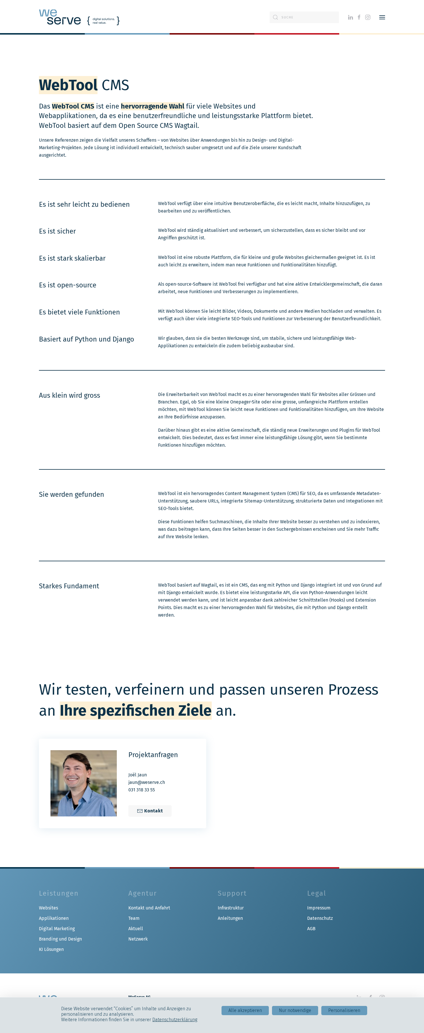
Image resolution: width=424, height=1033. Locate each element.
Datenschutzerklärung (174, 1019)
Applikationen (54, 918)
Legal (316, 893)
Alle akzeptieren (245, 1010)
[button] (382, 17)
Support (232, 893)
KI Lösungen (51, 949)
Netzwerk (138, 939)
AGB (311, 928)
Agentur (142, 893)
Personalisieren (344, 1010)
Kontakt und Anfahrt (149, 908)
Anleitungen (230, 918)
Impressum (319, 908)
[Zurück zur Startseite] (79, 17)
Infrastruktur (231, 908)
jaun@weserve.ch (146, 782)
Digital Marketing (57, 928)
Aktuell (135, 928)
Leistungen (59, 893)
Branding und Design (60, 939)
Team (134, 918)
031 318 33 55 (141, 790)
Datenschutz (320, 918)
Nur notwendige (295, 1010)
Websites (48, 908)
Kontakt (153, 811)
